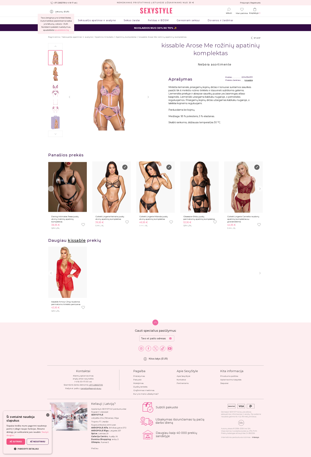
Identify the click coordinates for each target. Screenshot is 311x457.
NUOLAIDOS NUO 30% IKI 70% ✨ (155, 28)
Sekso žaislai (132, 20)
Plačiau (94, 448)
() (62, 11)
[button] (55, 46)
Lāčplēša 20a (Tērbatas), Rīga (105, 418)
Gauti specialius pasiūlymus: (155, 330)
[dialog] (27, 432)
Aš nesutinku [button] (37, 441)
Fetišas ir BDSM (158, 20)
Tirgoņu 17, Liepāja (99, 421)
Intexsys (255, 437)
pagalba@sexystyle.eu (91, 388)
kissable (249, 80)
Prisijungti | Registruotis (250, 3)
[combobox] (47, 415)
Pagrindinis (54, 37)
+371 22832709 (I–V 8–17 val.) (65, 3)
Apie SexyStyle (183, 376)
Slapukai (224, 383)
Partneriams (183, 383)
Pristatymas (139, 376)
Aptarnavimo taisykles (230, 379)
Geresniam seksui (188, 20)
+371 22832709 (96, 385)
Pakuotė (137, 379)
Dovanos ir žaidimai (220, 20)
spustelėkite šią (62, 30)
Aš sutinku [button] (16, 441)
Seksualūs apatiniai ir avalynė (97, 20)
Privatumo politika (229, 376)
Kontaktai (181, 379)
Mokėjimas (138, 383)
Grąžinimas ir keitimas (143, 390)
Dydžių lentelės (140, 387)
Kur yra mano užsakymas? (146, 394)
